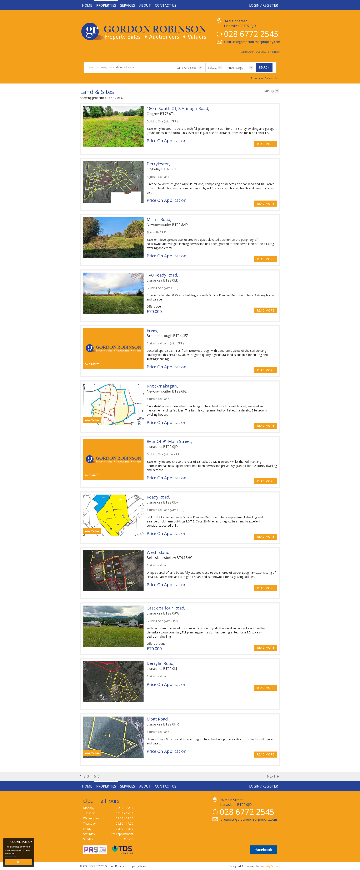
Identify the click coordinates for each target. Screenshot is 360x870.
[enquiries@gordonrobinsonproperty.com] (244, 824)
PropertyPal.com (270, 866)
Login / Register (263, 5)
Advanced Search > (264, 78)
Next (271, 776)
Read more (10, 856)
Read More (265, 144)
